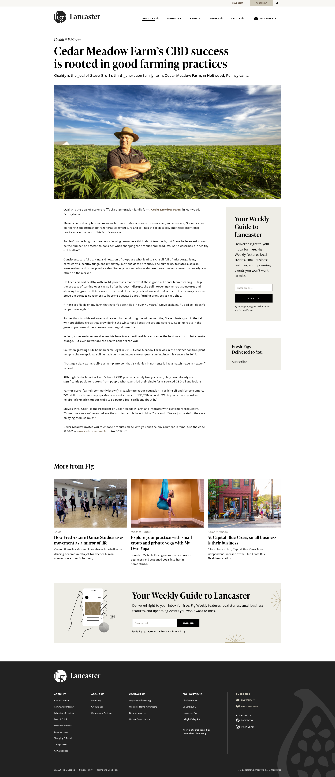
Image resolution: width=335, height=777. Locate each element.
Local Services (61, 732)
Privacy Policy (86, 769)
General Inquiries (137, 713)
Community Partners (101, 713)
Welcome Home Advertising (143, 706)
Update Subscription (139, 719)
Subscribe (239, 361)
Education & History (64, 713)
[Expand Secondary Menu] (277, 3)
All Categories (61, 750)
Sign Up (253, 298)
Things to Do (60, 744)
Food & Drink (60, 719)
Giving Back (97, 706)
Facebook (247, 720)
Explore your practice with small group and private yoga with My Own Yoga (161, 542)
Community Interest (64, 706)
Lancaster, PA (190, 713)
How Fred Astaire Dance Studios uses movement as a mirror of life (89, 540)
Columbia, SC (189, 706)
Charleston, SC (190, 700)
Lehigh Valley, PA (191, 719)
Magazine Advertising (140, 700)
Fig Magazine (249, 706)
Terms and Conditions (107, 769)
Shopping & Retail (63, 738)
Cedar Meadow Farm (166, 209)
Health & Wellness (63, 725)
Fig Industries (274, 769)
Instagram (247, 726)
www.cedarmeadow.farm (93, 431)
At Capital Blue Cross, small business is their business (242, 540)
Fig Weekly (248, 700)
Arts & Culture (61, 700)
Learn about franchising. (195, 733)
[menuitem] (150, 18)
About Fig (96, 700)
